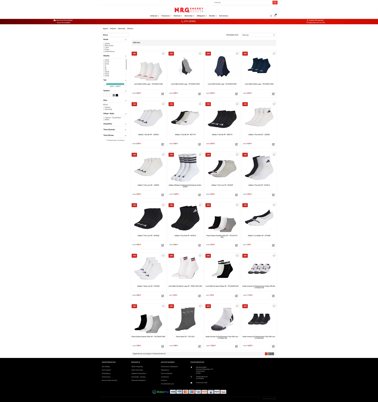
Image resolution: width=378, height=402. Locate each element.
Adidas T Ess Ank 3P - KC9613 (185, 236)
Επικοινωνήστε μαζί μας (109, 380)
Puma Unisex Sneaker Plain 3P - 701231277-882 (222, 236)
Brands (213, 16)
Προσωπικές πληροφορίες (169, 366)
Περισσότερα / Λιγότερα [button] (115, 140)
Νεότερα (259, 35)
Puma (107, 49)
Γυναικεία (166, 16)
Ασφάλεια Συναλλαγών (138, 373)
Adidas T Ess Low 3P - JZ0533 (148, 185)
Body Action (109, 46)
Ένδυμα (107, 107)
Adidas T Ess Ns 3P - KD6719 (222, 135)
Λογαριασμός (168, 362)
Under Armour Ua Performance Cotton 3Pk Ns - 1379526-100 (259, 287)
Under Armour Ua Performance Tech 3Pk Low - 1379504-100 (222, 337)
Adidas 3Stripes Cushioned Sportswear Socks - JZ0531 (185, 186)
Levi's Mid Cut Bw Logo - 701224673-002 (222, 84)
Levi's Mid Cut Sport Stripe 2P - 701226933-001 (222, 286)
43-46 (107, 76)
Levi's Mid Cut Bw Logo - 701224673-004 (259, 84)
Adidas (107, 44)
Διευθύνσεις (165, 377)
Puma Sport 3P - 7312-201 (185, 337)
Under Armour (110, 51)
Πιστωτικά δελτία (166, 373)
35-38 (107, 72)
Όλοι (106, 104)
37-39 (107, 62)
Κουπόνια (164, 380)
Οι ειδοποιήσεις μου (167, 384)
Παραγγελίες (165, 370)
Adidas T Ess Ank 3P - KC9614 (259, 185)
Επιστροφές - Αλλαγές (138, 377)
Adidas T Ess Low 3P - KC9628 (148, 236)
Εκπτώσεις (223, 16)
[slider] (104, 84)
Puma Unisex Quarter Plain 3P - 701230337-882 (148, 337)
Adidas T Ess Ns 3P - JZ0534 (148, 135)
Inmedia (273, 399)
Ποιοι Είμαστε (106, 370)
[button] (115, 35)
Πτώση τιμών (106, 377)
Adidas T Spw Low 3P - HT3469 (148, 286)
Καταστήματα (106, 373)
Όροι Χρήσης (106, 366)
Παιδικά (178, 16)
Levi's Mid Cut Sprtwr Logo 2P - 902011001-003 (185, 286)
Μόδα (107, 120)
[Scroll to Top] (376, 400)
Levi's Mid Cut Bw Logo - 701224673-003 (185, 84)
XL (106, 70)
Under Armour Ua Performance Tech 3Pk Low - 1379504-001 (259, 337)
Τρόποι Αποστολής (137, 370)
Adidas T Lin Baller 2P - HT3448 (259, 236)
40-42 (107, 64)
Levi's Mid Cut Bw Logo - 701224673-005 (148, 84)
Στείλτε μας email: (201, 382)
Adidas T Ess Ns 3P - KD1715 (185, 135)
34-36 (107, 60)
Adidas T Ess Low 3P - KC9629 (222, 185)
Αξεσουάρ (189, 16)
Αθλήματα (202, 16)
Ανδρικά (155, 16)
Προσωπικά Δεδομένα (138, 380)
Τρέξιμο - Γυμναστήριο (113, 118)
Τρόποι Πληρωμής (137, 366)
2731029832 (200, 378)
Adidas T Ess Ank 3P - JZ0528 (259, 135)
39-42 (107, 74)
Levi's (107, 47)
